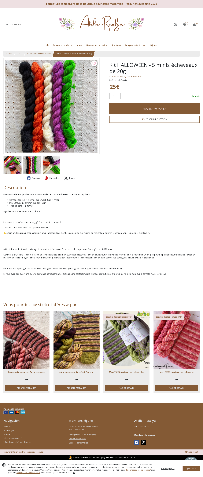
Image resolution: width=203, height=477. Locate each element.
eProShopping (99, 457)
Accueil (9, 53)
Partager (35, 178)
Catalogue (9, 430)
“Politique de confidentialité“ (28, 472)
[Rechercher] (7, 25)
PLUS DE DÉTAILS (126, 388)
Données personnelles (78, 443)
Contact (8, 434)
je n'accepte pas (167, 468)
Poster (72, 178)
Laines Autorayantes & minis (39, 53)
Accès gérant (192, 452)
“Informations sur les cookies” (138, 470)
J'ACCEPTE (191, 468)
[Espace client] (175, 24)
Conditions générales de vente (18, 442)
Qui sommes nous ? (13, 438)
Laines (19, 53)
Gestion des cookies (77, 438)
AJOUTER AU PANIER (154, 108)
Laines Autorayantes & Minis (125, 76)
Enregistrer (54, 178)
